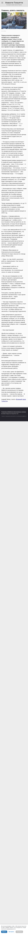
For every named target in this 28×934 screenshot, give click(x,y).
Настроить (11, 931)
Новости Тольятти (14, 2)
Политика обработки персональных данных (13, 412)
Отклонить (19, 931)
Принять (4, 931)
